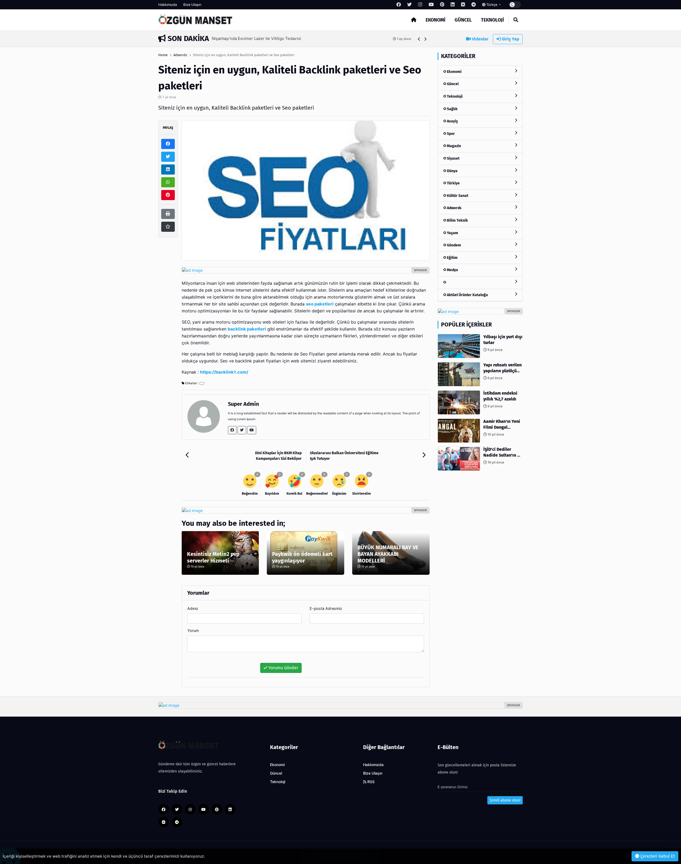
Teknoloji (492, 20)
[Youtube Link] (251, 430)
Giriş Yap (510, 39)
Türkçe (491, 4)
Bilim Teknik (457, 220)
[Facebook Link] (232, 430)
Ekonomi (435, 20)
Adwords (180, 55)
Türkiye (453, 183)
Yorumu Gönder (282, 667)
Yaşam (452, 233)
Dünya (452, 171)
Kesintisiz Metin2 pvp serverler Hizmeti (213, 557)
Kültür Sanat (457, 195)
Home (163, 55)
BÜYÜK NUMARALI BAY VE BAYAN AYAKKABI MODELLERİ (388, 554)
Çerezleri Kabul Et (657, 856)
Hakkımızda (167, 4)
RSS (370, 782)
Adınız (192, 608)
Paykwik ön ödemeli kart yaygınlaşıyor (302, 557)
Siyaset (452, 158)
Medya (452, 270)
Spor (450, 133)
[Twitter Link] (242, 430)
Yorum (193, 630)
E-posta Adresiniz (326, 608)
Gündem (453, 245)
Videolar (479, 39)
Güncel (463, 20)
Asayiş (452, 121)
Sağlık (452, 109)
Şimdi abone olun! (505, 800)
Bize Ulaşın (192, 4)
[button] (419, 39)
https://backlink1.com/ (224, 372)
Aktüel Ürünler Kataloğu (467, 295)
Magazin (453, 146)
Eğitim (452, 257)
